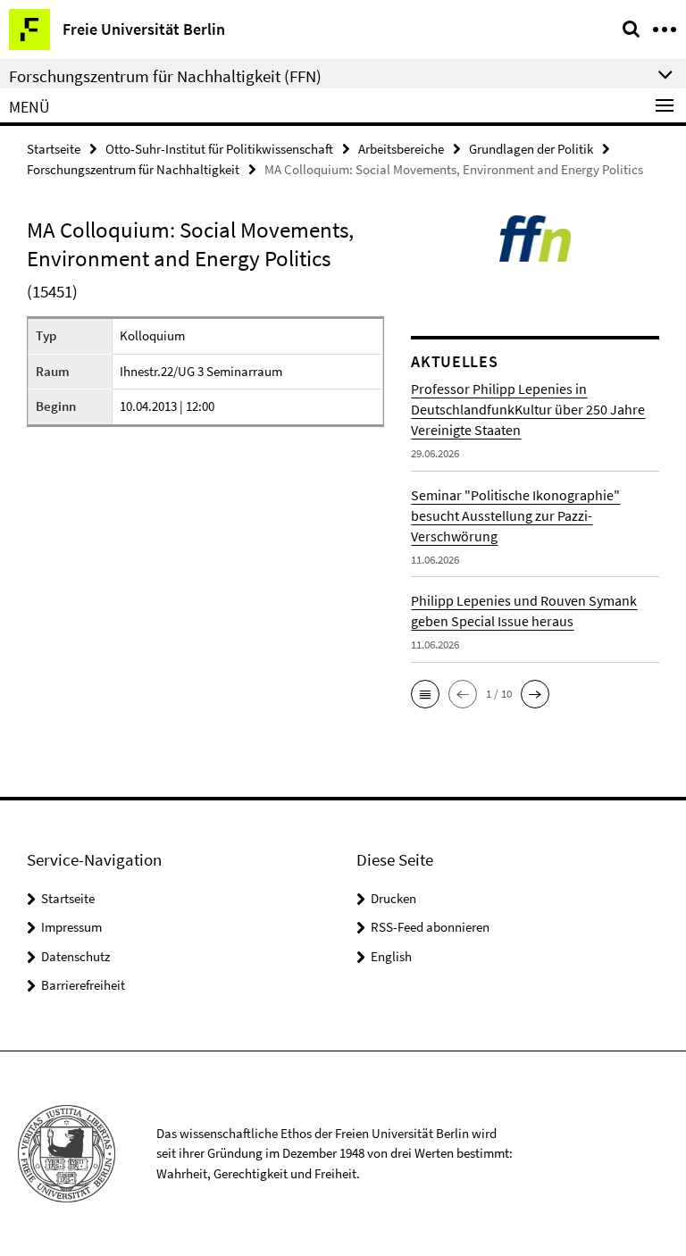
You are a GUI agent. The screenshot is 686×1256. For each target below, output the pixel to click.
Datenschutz (75, 956)
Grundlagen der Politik (531, 148)
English (391, 956)
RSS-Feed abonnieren (430, 926)
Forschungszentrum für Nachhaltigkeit (133, 169)
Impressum (71, 926)
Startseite (53, 148)
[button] (425, 694)
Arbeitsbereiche (401, 148)
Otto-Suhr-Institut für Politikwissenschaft (219, 148)
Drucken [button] (393, 898)
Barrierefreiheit (83, 984)
